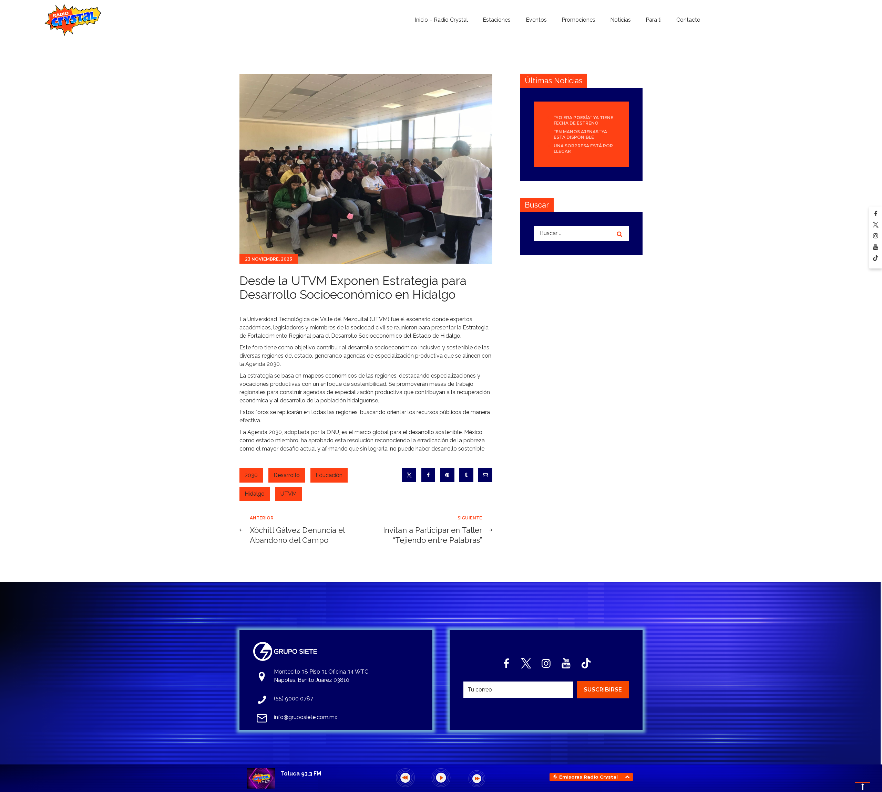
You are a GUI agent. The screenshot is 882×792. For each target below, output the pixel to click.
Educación (329, 475)
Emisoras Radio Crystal (588, 777)
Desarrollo (287, 475)
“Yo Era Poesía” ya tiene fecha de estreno (583, 120)
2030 (251, 475)
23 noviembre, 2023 (268, 259)
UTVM (288, 493)
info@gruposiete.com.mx (305, 717)
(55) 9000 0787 (293, 698)
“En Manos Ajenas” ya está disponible (580, 134)
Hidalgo (255, 493)
